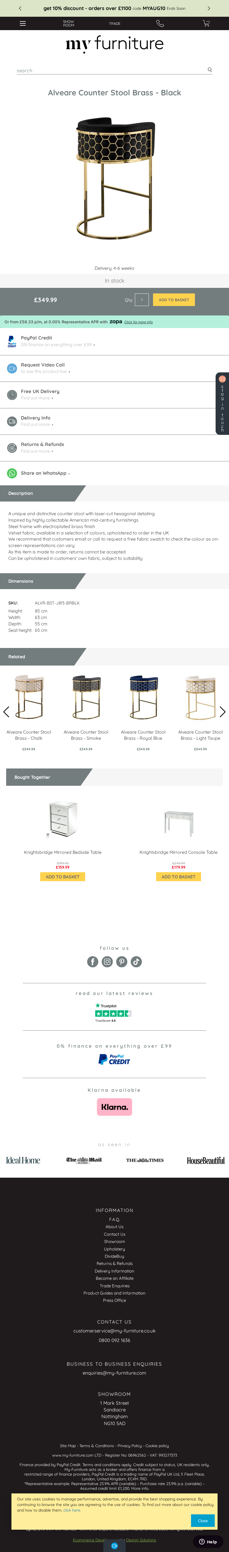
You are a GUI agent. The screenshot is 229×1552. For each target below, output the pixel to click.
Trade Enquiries (115, 1285)
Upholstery (114, 1249)
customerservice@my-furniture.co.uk (114, 1331)
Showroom (114, 1241)
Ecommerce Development (96, 1540)
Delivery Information (114, 1271)
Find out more (35, 398)
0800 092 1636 (114, 1340)
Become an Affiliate (114, 1278)
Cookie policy (157, 1445)
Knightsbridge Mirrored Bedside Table (63, 852)
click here (71, 1510)
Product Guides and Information (114, 1293)
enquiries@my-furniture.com (114, 1373)
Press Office (114, 1300)
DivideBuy (114, 1256)
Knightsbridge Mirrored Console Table (179, 852)
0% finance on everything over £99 (56, 344)
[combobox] (114, 70)
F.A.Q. (114, 1219)
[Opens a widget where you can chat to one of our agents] (208, 1542)
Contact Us (114, 1234)
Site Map (68, 1445)
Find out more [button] (35, 424)
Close (203, 1520)
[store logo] (114, 44)
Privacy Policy (130, 1445)
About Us (114, 1226)
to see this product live (44, 371)
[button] (222, 711)
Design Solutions (141, 1540)
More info (139, 1488)
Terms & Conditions (96, 1445)
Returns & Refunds (115, 1263)
